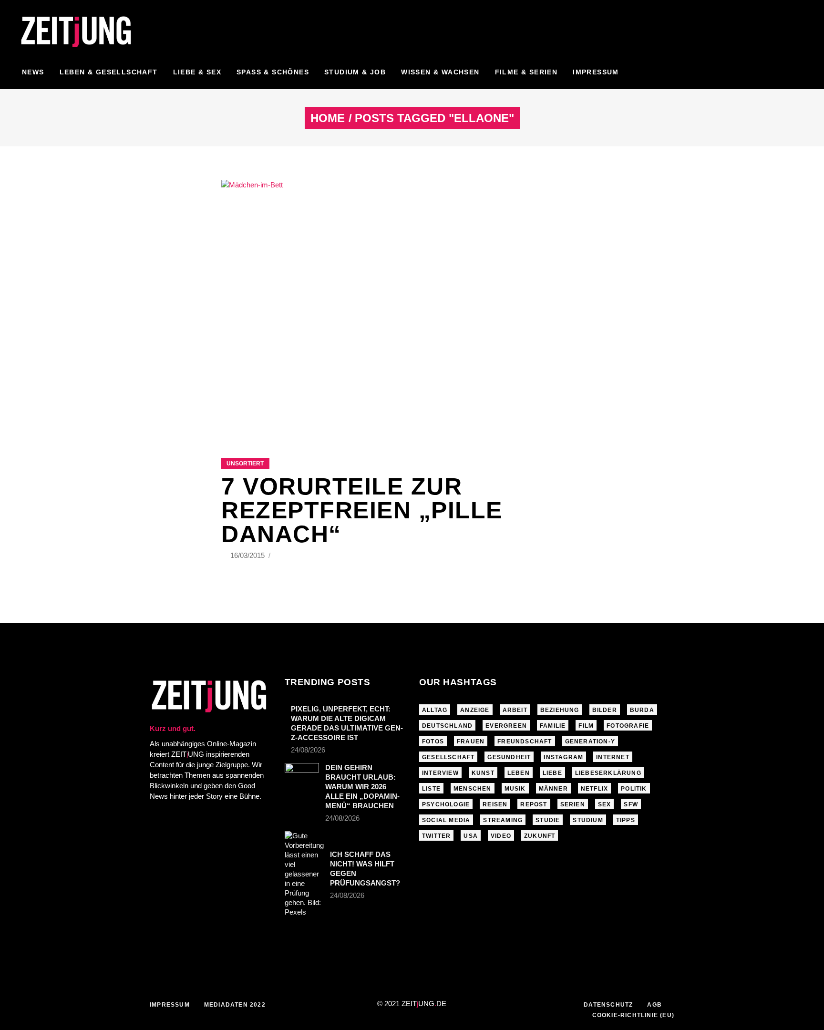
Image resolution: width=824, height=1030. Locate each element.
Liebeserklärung (608, 773)
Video (501, 836)
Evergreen (506, 725)
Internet (612, 757)
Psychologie (446, 804)
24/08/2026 (308, 750)
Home (327, 118)
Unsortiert (245, 463)
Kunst (483, 773)
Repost (533, 804)
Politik (634, 788)
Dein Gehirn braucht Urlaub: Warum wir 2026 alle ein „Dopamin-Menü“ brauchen (362, 786)
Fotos (433, 741)
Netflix (594, 788)
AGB (654, 1004)
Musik (515, 788)
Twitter (436, 836)
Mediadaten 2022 (235, 1004)
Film (586, 725)
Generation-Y (590, 741)
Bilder (604, 710)
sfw (631, 804)
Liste (431, 788)
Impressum (170, 1004)
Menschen (472, 788)
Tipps (625, 820)
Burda (642, 710)
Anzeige (474, 710)
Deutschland (447, 725)
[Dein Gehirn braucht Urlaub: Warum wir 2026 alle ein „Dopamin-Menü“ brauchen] (302, 774)
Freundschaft (524, 741)
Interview (440, 773)
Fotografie (628, 725)
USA (471, 836)
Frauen (470, 741)
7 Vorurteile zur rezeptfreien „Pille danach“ (362, 510)
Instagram (563, 757)
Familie (553, 725)
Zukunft (539, 836)
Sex (604, 804)
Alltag (434, 710)
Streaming (503, 820)
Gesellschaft (448, 757)
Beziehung (559, 710)
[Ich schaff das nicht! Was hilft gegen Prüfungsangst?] (304, 874)
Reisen (495, 804)
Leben (518, 773)
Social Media (446, 820)
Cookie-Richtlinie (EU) (633, 1015)
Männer (553, 788)
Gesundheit (509, 757)
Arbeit (515, 710)
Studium (588, 820)
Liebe (552, 773)
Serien (572, 804)
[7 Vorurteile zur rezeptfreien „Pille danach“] (412, 307)
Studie (548, 820)
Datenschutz (608, 1004)
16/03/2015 (248, 555)
